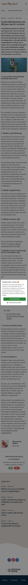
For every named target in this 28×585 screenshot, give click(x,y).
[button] (14, 302)
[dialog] (14, 292)
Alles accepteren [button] (14, 299)
